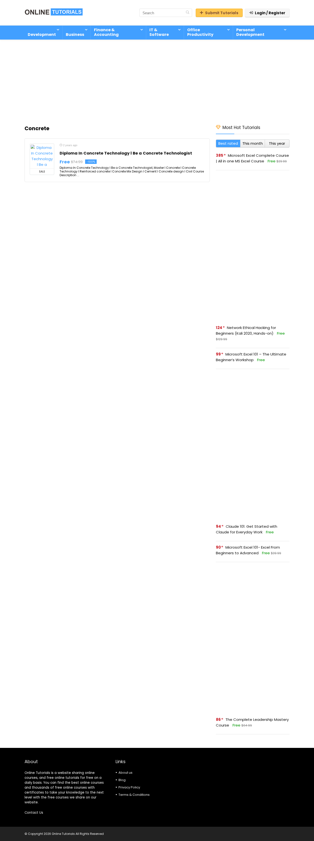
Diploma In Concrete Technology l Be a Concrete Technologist (126, 153)
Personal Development (250, 32)
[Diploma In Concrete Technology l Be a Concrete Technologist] (42, 156)
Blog (122, 780)
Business (75, 34)
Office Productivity (200, 32)
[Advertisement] (157, 79)
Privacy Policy (129, 787)
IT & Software (159, 32)
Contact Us (34, 812)
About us (125, 772)
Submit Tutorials (221, 12)
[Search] (187, 13)
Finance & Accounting (106, 32)
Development (42, 34)
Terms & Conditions (134, 794)
